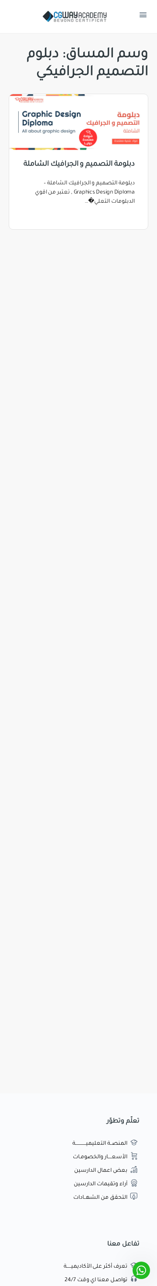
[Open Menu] (143, 17)
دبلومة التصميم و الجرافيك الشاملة (79, 164)
